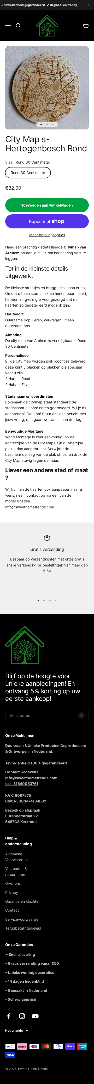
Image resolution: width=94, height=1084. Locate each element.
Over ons (13, 883)
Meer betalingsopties (47, 235)
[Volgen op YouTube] (35, 1016)
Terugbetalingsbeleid (23, 928)
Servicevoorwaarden (22, 919)
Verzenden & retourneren (16, 871)
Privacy (11, 892)
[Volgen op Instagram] (22, 1016)
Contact (12, 910)
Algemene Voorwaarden (16, 857)
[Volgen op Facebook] (8, 1016)
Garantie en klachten (22, 901)
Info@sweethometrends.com (29, 507)
